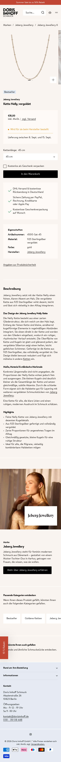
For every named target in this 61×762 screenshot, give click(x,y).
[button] (4, 647)
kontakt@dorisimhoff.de (16, 716)
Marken (7, 25)
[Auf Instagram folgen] (30, 734)
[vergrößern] (53, 80)
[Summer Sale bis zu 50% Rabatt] (30, 2)
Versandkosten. (38, 744)
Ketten (26, 359)
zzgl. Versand (28, 119)
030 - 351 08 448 (12, 720)
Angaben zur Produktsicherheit (19, 265)
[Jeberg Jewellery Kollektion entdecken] (41, 516)
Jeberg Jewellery (24, 25)
